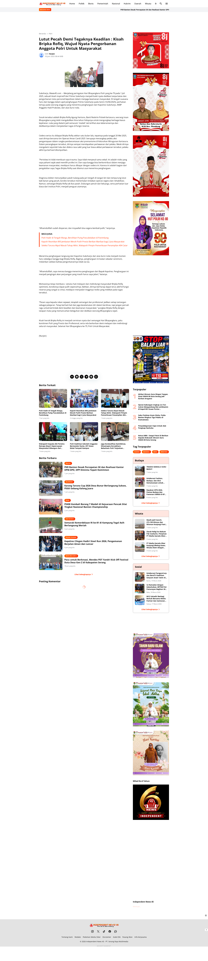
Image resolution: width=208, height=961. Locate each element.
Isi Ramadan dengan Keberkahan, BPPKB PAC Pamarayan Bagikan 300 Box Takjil (156, 587)
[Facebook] (77, 377)
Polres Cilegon (71, 537)
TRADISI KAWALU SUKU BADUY (156, 468)
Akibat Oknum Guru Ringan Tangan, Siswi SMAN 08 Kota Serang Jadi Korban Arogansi (153, 396)
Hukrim (127, 3)
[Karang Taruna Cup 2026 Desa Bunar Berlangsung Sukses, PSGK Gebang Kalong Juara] (50, 488)
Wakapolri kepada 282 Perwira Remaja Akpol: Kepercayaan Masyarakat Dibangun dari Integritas (51, 446)
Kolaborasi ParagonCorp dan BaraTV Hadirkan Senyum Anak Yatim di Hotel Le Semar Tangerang (156, 575)
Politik (81, 3)
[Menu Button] (166, 3)
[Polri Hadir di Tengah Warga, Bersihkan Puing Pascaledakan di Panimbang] (53, 398)
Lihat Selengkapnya (83, 574)
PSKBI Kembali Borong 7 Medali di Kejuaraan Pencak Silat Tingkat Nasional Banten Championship (95, 505)
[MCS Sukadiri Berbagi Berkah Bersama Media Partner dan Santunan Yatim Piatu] (140, 600)
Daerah (137, 3)
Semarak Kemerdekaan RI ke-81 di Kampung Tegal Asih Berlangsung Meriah (94, 524)
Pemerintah (102, 3)
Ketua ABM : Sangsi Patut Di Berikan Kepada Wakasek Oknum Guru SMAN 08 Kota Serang (153, 438)
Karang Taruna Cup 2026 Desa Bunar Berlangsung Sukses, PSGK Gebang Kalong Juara (95, 487)
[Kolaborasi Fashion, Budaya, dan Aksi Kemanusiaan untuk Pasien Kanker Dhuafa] (140, 482)
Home (72, 3)
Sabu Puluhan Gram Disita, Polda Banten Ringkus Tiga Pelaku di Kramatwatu (152, 417)
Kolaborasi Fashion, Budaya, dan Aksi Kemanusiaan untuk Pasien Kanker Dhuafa (155, 480)
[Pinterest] (91, 377)
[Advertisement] (104, 22)
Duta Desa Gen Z (71, 556)
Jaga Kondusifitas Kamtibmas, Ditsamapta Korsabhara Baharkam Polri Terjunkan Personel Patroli (113, 446)
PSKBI (67, 500)
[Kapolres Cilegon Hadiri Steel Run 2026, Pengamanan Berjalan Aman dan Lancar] (50, 543)
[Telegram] (86, 377)
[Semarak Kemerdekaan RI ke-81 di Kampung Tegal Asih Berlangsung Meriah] (50, 525)
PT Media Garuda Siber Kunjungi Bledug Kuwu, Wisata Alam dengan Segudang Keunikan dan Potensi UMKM (156, 545)
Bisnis (91, 3)
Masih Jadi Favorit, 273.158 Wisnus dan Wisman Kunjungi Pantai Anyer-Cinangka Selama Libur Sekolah (156, 522)
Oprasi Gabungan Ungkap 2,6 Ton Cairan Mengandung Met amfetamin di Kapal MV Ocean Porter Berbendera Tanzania (153, 407)
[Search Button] (160, 3)
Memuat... (137, 906)
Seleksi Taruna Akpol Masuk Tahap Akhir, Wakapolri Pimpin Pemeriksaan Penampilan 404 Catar (85, 245)
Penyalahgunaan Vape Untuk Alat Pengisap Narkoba (152, 427)
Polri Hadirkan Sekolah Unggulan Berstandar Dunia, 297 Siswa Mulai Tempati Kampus (84, 446)
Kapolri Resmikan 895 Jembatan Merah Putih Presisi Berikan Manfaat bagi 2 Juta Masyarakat (83, 241)
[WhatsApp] (96, 377)
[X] (82, 377)
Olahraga (69, 482)
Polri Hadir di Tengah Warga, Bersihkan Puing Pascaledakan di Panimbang (75, 237)
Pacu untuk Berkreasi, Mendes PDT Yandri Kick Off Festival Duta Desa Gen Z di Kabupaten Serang (96, 561)
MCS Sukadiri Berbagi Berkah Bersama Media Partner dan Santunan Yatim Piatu (156, 598)
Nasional (116, 3)
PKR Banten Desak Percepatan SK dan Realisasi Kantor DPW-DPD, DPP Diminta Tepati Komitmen (137, 10)
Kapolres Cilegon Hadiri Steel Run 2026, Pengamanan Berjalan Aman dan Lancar (93, 542)
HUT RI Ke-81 (70, 519)
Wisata (148, 3)
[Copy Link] (72, 377)
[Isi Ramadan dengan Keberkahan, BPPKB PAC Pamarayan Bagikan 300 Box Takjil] (140, 588)
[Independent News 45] (52, 3)
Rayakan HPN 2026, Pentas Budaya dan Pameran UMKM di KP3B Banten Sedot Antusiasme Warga (156, 492)
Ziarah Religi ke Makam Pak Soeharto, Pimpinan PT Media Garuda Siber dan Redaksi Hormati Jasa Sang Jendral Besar (156, 534)
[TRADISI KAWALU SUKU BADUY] (140, 470)
